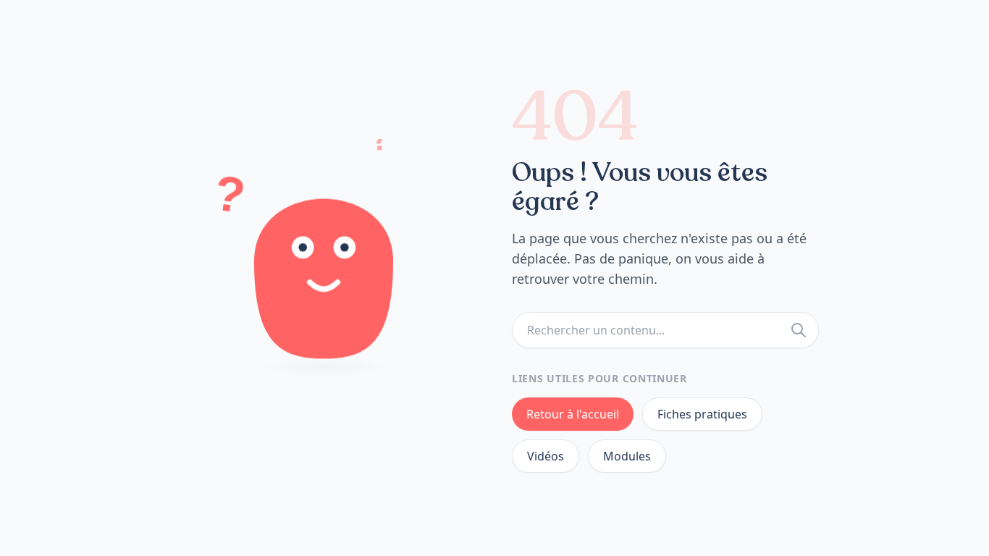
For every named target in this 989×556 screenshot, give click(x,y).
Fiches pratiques (702, 414)
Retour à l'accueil (572, 414)
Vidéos (545, 456)
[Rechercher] (798, 330)
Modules (627, 456)
